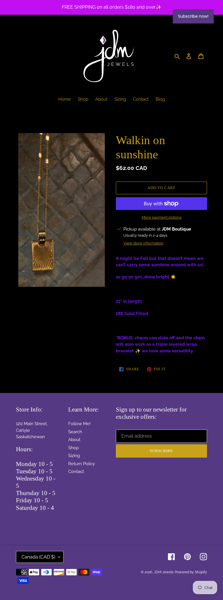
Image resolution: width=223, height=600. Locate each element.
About (74, 439)
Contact (76, 471)
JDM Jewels (164, 572)
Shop (73, 447)
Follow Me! (79, 423)
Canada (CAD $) (38, 557)
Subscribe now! (193, 16)
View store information (143, 243)
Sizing (74, 455)
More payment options (161, 217)
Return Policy (81, 463)
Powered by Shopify (191, 572)
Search (75, 431)
